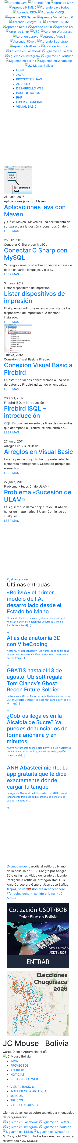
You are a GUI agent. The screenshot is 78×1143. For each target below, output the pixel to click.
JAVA (20, 75)
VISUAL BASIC (26, 106)
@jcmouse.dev (17, 866)
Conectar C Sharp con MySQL (35, 254)
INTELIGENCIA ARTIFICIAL (29, 1091)
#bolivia (37, 889)
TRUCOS (16, 1100)
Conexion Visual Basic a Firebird (38, 368)
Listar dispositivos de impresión (34, 297)
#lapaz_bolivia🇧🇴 (19, 889)
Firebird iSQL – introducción (25, 412)
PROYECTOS (19, 1065)
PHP (19, 97)
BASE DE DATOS (28, 93)
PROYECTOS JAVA (29, 79)
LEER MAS (11, 231)
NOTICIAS (17, 1074)
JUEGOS (16, 1096)
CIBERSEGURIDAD (29, 102)
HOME (20, 70)
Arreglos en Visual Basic (38, 451)
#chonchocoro (54, 889)
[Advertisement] (40, 138)
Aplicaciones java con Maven (35, 210)
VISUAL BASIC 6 (22, 1087)
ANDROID (23, 84)
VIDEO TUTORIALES (24, 1105)
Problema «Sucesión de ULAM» (37, 495)
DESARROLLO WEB (30, 88)
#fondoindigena (18, 893)
